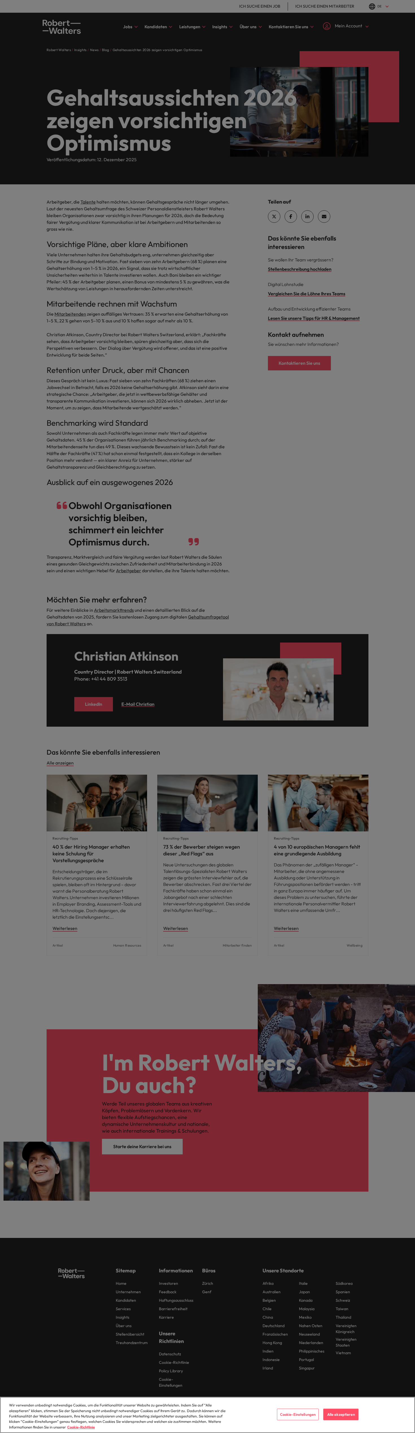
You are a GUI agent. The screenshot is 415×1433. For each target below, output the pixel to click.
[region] (207, 1415)
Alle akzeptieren (341, 1414)
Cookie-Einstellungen (298, 1414)
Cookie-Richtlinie (81, 1427)
